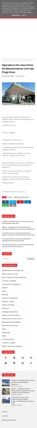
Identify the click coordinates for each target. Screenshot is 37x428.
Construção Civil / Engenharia (11, 284)
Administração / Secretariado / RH (13, 270)
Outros (4, 329)
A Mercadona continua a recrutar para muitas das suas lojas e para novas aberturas (17, 245)
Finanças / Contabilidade (10, 298)
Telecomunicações (8, 339)
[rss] (31, 358)
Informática (5, 308)
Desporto (5, 288)
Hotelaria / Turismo (8, 301)
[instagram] (23, 358)
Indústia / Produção (8, 305)
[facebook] (5, 358)
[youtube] (5, 363)
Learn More (15, 15)
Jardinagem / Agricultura (10, 312)
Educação (5, 294)
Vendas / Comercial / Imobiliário (12, 346)
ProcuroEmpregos (8, 76)
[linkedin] (23, 363)
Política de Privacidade (8, 420)
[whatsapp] (31, 363)
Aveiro (10, 197)
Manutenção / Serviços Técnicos (12, 319)
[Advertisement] (18, 40)
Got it (24, 15)
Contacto (4, 412)
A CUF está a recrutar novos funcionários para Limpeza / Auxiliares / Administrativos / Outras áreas (18, 234)
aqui (24, 192)
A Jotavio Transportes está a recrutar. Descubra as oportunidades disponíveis (17, 222)
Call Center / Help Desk (9, 281)
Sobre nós (5, 416)
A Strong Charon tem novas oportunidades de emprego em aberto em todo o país (16, 240)
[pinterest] (14, 363)
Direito (4, 291)
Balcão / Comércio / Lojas (17, 59)
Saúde (4, 336)
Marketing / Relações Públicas (11, 322)
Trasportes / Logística (9, 343)
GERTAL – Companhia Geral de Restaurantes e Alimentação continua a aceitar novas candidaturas (18, 228)
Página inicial (5, 59)
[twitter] (14, 358)
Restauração (6, 332)
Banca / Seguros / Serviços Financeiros (14, 277)
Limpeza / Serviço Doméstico (11, 315)
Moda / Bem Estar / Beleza (10, 325)
